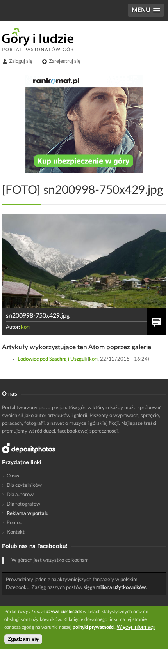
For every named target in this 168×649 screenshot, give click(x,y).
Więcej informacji (136, 627)
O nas (13, 476)
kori (25, 327)
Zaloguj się (20, 61)
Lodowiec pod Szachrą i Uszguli (52, 359)
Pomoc (14, 522)
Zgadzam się (23, 639)
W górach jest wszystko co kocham (50, 560)
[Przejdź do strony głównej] (37, 39)
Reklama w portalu (27, 513)
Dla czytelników (24, 485)
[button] (146, 10)
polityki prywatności (93, 627)
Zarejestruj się (64, 61)
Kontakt (16, 532)
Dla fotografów (23, 504)
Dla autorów (20, 494)
